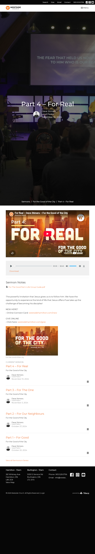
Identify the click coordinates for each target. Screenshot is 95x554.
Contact (67, 2)
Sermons (26, 202)
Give (52, 2)
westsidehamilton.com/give (32, 322)
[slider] (33, 266)
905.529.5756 (78, 2)
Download (14, 271)
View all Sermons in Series (17, 460)
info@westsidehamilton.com (61, 478)
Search (45, 2)
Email (59, 2)
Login (43, 493)
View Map (10, 482)
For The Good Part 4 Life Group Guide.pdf (27, 287)
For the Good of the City (44, 202)
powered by (80, 495)
